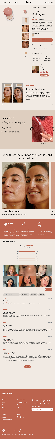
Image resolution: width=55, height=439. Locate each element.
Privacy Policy (19, 434)
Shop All (37, 7)
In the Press (5, 422)
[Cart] (52, 2)
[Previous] (2, 14)
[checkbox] (41, 294)
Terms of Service (28, 434)
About (3, 405)
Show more (27, 366)
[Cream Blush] (35, 69)
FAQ (18, 405)
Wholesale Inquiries (7, 419)
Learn (3, 407)
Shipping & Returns (22, 402)
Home (33, 7)
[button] (27, 251)
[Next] (19, 14)
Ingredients (7, 127)
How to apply (7, 117)
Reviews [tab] (6, 290)
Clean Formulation (10, 131)
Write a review (48, 289)
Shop (3, 402)
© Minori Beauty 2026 (7, 434)
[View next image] (25, 56)
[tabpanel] (27, 331)
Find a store (20, 407)
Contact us (5, 417)
